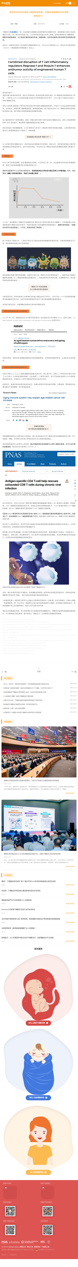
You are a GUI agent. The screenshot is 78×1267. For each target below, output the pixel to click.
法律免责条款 (13, 1255)
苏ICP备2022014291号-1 (27, 1249)
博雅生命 (22, 1247)
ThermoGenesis (13, 1247)
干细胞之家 (45, 1247)
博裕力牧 (30, 1247)
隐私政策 (4, 1255)
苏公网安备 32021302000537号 (46, 1249)
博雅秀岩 (37, 1247)
